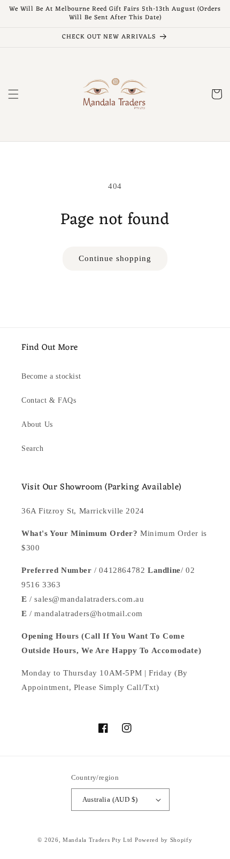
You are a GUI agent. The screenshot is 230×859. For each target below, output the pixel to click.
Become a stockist (51, 376)
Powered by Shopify (164, 840)
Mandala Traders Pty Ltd (98, 840)
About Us (37, 424)
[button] (13, 94)
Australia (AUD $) (110, 799)
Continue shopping (115, 258)
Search (32, 448)
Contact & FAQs (48, 400)
